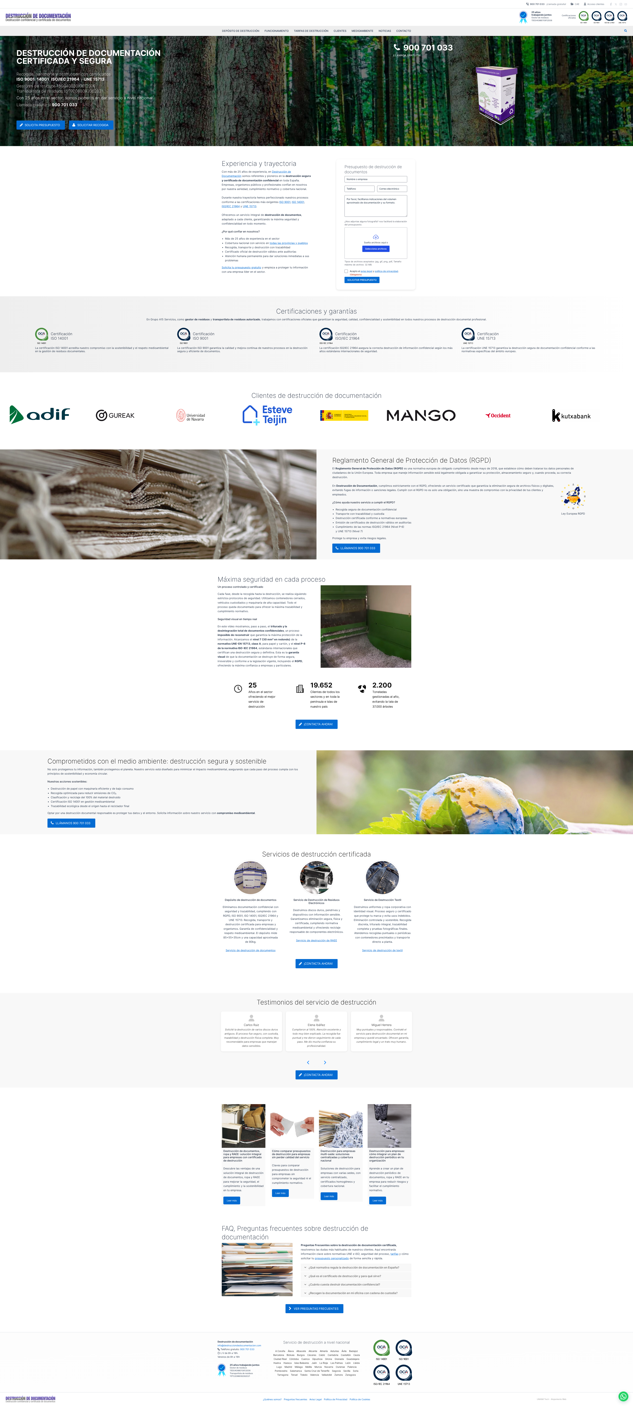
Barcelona (278, 1355)
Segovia (336, 1370)
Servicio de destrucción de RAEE (316, 940)
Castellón (346, 1355)
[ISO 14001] (381, 1350)
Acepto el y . (374, 273)
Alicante (313, 1351)
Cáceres (311, 1355)
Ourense (340, 1366)
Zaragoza (350, 1374)
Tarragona (282, 1374)
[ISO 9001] (404, 1350)
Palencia (352, 1366)
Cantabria (333, 1355)
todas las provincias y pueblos (289, 243)
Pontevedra (281, 1370)
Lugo (279, 1366)
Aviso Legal (315, 1399)
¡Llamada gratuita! (548, 4)
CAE (577, 4)
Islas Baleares (301, 1362)
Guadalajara (353, 1359)
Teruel (294, 1374)
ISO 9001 (284, 202)
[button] (625, 31)
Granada (339, 1359)
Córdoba (294, 1359)
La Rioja (323, 1362)
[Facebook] (610, 4)
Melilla (308, 1366)
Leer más (232, 1200)
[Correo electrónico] (625, 4)
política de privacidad (386, 271)
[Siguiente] (325, 1062)
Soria (355, 1370)
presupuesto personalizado (332, 1258)
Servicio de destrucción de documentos (250, 950)
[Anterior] (308, 1062)
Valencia (314, 1374)
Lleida (356, 1362)
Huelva (277, 1362)
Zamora (338, 1374)
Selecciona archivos (376, 248)
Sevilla (346, 1370)
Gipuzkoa (317, 1359)
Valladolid (327, 1374)
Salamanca (296, 1370)
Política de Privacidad (335, 1399)
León (348, 1362)
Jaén (314, 1362)
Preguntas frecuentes (295, 1399)
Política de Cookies (360, 1399)
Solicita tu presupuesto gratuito (241, 267)
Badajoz (353, 1351)
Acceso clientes (595, 4)
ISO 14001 (298, 202)
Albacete (301, 1351)
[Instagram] (620, 4)
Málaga (299, 1366)
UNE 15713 (249, 206)
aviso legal (366, 271)
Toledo (303, 1374)
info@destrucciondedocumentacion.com (239, 1345)
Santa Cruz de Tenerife (316, 1370)
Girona (328, 1359)
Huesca (288, 1362)
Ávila (344, 1351)
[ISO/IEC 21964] (381, 1375)
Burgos (301, 1355)
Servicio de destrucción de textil (382, 950)
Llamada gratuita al (46, 104)
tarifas (394, 1253)
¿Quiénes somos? (272, 1399)
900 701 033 (247, 1349)
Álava (291, 1351)
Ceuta (356, 1355)
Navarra (328, 1366)
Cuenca (305, 1359)
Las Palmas (337, 1362)
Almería (324, 1351)
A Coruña (280, 1351)
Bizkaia (290, 1355)
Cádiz (322, 1355)
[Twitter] (615, 4)
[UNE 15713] (404, 1375)
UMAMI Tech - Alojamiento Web (551, 1399)
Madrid (288, 1366)
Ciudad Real (280, 1359)
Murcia (318, 1366)
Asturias (334, 1351)
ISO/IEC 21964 (231, 206)
